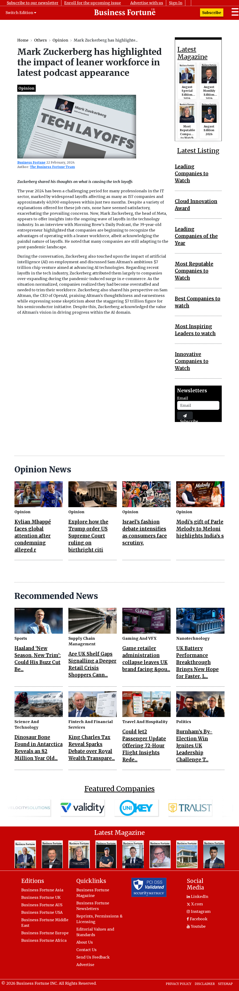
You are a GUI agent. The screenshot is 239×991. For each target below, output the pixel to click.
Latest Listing (198, 150)
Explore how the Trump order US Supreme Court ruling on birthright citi (88, 536)
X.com (196, 904)
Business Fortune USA (42, 912)
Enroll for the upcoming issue (92, 2)
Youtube (198, 926)
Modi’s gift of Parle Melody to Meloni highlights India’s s (200, 529)
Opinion (60, 40)
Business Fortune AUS (41, 905)
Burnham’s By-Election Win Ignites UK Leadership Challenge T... (194, 746)
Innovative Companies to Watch (191, 361)
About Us (84, 942)
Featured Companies (119, 788)
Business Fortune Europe (45, 933)
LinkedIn (199, 896)
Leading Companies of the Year (196, 236)
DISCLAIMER (205, 984)
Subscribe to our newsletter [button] (32, 2)
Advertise (85, 964)
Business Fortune (31, 163)
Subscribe (211, 12)
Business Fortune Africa (44, 940)
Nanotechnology (193, 638)
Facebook (198, 919)
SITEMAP (225, 984)
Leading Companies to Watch (191, 173)
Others (40, 40)
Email (182, 398)
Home (22, 40)
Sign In (175, 2)
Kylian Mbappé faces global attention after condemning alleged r (32, 536)
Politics (183, 721)
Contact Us (86, 949)
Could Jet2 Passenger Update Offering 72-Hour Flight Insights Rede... (144, 746)
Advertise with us (146, 2)
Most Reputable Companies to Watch (194, 271)
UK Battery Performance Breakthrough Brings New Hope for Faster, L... (197, 662)
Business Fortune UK (41, 897)
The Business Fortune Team (52, 167)
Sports (20, 638)
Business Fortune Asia (42, 890)
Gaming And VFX (139, 638)
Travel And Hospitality (145, 721)
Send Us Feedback (93, 957)
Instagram (200, 911)
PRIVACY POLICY (178, 984)
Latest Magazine (192, 53)
